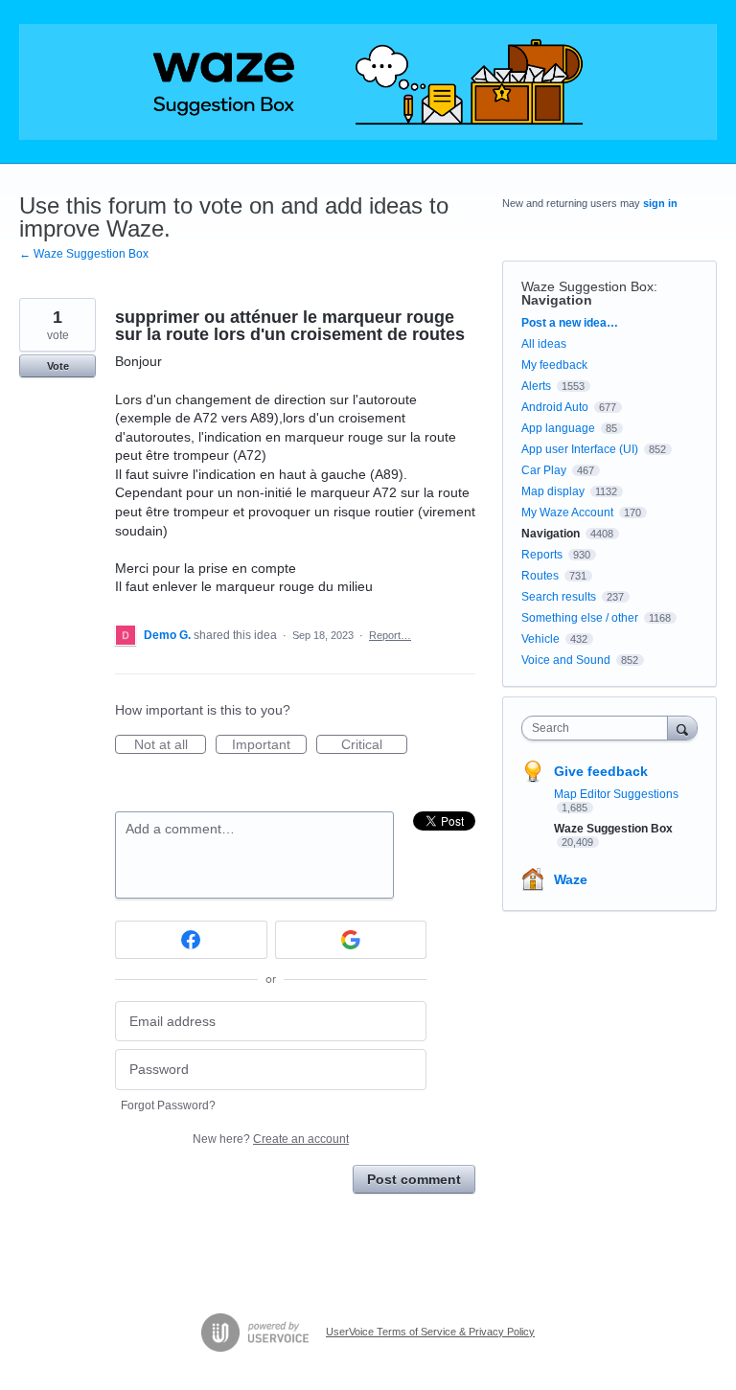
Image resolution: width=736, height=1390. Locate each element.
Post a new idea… (569, 323)
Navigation (556, 300)
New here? (271, 1139)
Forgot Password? (168, 1105)
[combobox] (599, 728)
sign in (660, 203)
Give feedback (601, 771)
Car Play (543, 470)
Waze (570, 879)
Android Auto (554, 407)
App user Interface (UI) (579, 449)
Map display (553, 491)
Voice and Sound (565, 660)
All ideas (543, 344)
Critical (374, 745)
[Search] (682, 728)
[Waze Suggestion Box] (368, 82)
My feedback (554, 365)
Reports (542, 554)
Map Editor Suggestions (616, 794)
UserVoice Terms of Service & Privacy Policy (430, 1331)
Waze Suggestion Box (587, 286)
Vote (58, 366)
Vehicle (540, 639)
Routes (540, 575)
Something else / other (579, 618)
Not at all (170, 745)
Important (269, 745)
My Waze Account (567, 512)
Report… (390, 635)
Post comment (414, 1179)
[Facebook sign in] (191, 940)
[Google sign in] (351, 940)
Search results (558, 597)
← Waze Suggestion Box (84, 254)
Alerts (536, 386)
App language (558, 428)
